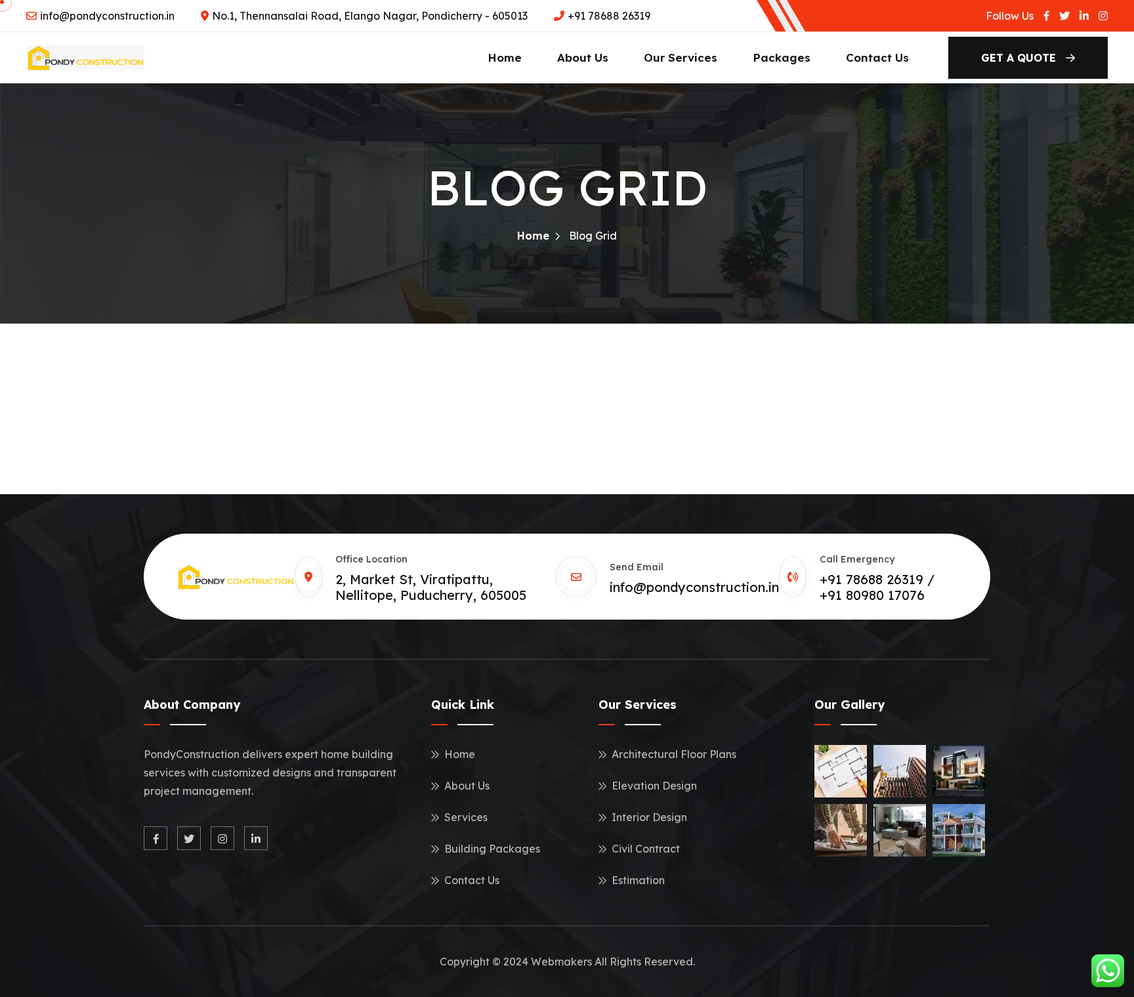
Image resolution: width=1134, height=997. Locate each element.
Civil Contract (646, 848)
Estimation (638, 880)
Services (466, 817)
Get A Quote (1020, 57)
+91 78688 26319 (609, 15)
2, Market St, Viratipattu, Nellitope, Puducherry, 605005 (430, 587)
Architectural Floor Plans (674, 754)
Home (505, 57)
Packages (781, 57)
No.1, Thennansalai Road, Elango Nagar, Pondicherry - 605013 (370, 15)
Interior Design (649, 817)
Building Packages (492, 848)
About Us (582, 57)
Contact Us (877, 57)
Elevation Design (654, 785)
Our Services (680, 57)
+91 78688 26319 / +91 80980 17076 (877, 587)
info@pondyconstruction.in (107, 15)
